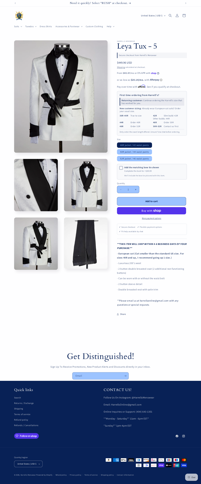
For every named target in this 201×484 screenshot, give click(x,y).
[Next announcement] (185, 3)
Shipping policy (107, 475)
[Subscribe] (125, 376)
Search (17, 397)
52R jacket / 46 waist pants (134, 158)
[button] (17, 26)
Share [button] (123, 314)
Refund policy (21, 419)
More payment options (151, 218)
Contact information (125, 475)
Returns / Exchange (24, 403)
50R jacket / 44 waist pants (134, 151)
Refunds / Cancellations (26, 425)
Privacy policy (75, 475)
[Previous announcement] (15, 3)
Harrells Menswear (28, 475)
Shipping (121, 67)
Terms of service (22, 414)
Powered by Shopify (44, 475)
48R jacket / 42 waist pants (134, 145)
